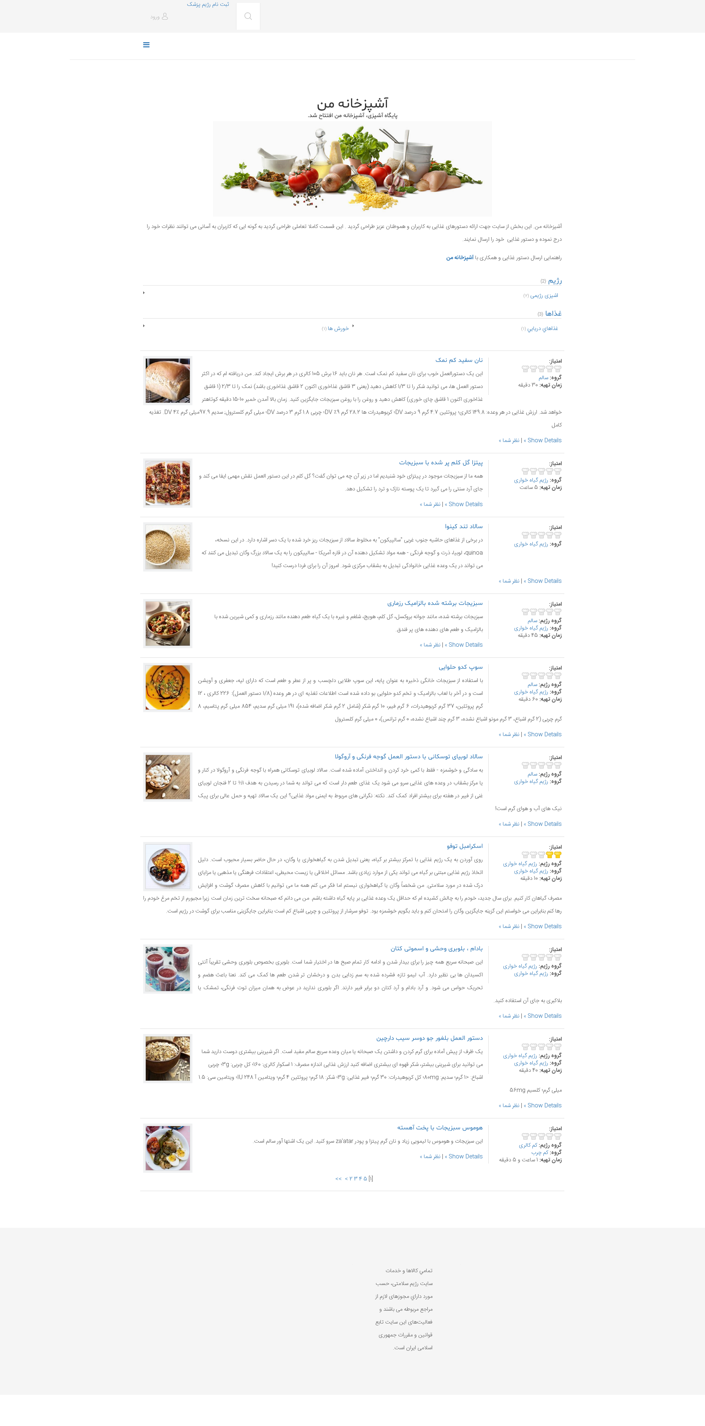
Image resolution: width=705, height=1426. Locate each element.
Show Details (545, 440)
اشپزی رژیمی (544, 295)
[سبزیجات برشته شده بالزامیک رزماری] (167, 623)
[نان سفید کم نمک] (167, 380)
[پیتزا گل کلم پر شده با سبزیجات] (167, 483)
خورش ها (338, 328)
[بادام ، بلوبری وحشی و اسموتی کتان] (167, 969)
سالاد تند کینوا (464, 526)
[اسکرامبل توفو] (167, 866)
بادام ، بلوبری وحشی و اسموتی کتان (437, 948)
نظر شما (511, 440)
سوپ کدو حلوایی (461, 667)
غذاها (553, 314)
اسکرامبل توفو (465, 846)
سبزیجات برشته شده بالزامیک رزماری (435, 603)
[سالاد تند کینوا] (167, 547)
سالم (543, 377)
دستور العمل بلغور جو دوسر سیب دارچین (429, 1038)
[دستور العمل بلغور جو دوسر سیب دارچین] (167, 1058)
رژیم (554, 281)
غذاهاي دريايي (542, 328)
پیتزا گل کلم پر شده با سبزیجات (441, 462)
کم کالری (528, 1145)
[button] (160, 17)
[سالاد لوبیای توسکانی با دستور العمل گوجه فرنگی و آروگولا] (167, 777)
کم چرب (539, 1152)
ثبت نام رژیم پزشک (208, 4)
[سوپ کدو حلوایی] (167, 687)
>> (338, 1179)
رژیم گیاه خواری (531, 480)
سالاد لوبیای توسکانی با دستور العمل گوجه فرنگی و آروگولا (409, 756)
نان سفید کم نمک (459, 360)
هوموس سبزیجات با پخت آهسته (440, 1128)
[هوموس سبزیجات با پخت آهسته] (167, 1148)
